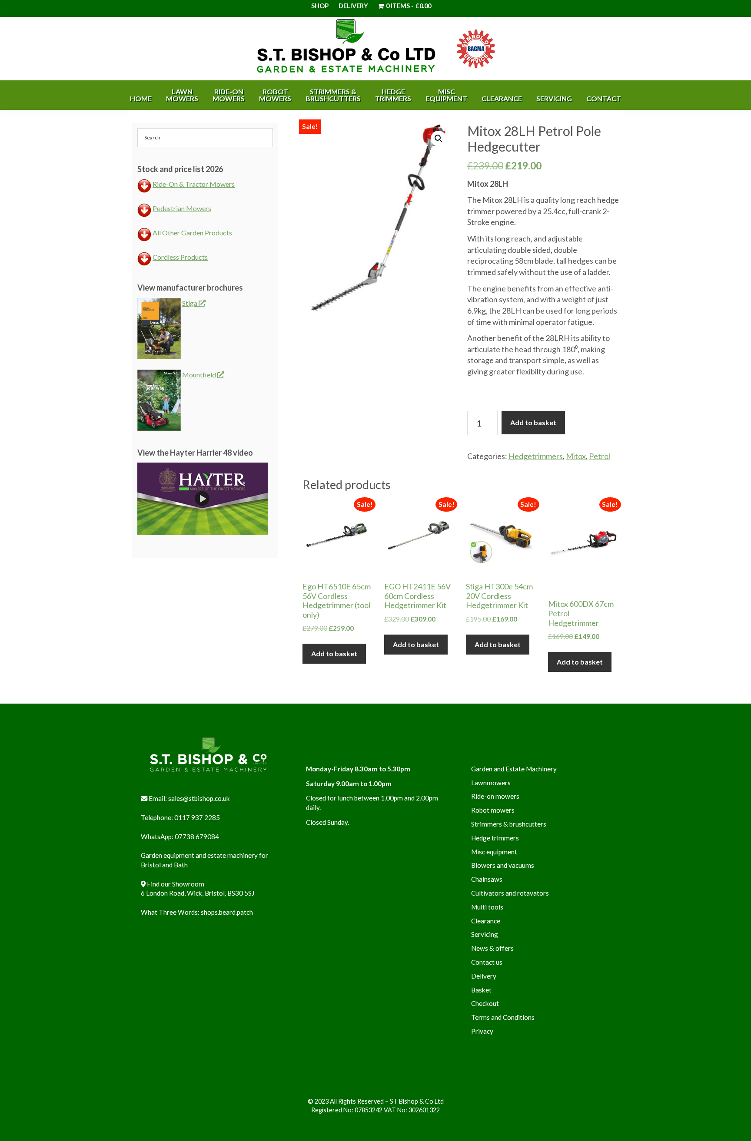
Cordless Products (180, 257)
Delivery (353, 6)
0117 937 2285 (197, 817)
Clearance (485, 921)
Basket (481, 990)
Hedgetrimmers (535, 456)
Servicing (484, 934)
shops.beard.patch (227, 912)
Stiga (190, 303)
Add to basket (533, 422)
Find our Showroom (175, 884)
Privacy (482, 1031)
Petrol (599, 456)
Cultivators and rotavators (510, 893)
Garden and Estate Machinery (514, 769)
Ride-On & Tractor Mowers (194, 184)
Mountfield (199, 374)
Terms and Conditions (503, 1017)
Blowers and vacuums (502, 865)
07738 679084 (197, 836)
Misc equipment (494, 852)
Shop (320, 6)
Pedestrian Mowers (182, 208)
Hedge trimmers (495, 838)
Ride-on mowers (495, 796)
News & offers (492, 948)
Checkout (485, 1003)
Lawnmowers (491, 783)
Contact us (486, 962)
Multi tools (487, 907)
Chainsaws (486, 879)
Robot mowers (493, 810)
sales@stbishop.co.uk (199, 798)
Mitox (576, 456)
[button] (438, 138)
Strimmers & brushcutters (508, 824)
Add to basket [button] (334, 653)
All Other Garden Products (192, 232)
